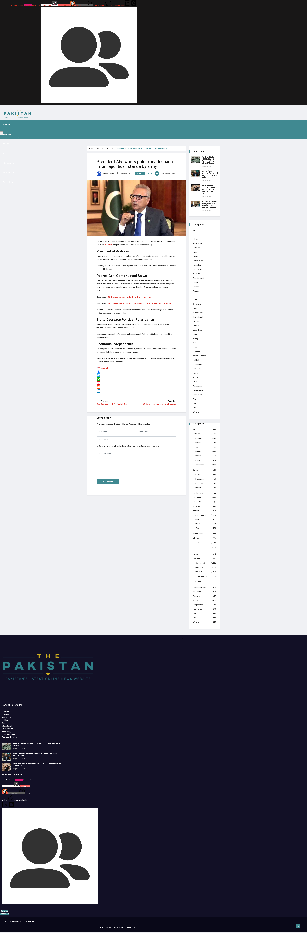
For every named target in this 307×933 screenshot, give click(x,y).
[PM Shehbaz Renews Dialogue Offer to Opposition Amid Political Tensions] (195, 204)
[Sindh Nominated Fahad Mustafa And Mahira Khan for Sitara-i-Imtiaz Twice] (195, 187)
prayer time (197, 364)
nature (195, 347)
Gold (195, 300)
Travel (195, 399)
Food (195, 295)
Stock (195, 382)
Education (197, 265)
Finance (196, 291)
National (110, 149)
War (194, 408)
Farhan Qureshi (108, 174)
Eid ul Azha (197, 269)
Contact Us (130, 927)
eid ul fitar (196, 274)
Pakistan (6, 124)
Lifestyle (196, 321)
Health (195, 308)
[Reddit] (136, 387)
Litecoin (196, 326)
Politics (5, 144)
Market (195, 334)
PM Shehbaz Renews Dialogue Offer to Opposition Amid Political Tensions (210, 204)
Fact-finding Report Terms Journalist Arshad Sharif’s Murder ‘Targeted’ (139, 303)
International (8, 163)
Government (197, 304)
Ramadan (196, 369)
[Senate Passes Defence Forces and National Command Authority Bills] (195, 173)
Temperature (198, 390)
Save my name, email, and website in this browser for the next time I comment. (130, 446)
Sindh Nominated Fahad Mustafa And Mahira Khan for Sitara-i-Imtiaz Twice (209, 189)
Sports (5, 153)
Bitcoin (195, 239)
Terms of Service (118, 927)
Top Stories (197, 395)
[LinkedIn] (136, 391)
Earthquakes (198, 261)
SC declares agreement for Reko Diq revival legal (129, 297)
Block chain (197, 243)
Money (195, 339)
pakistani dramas (199, 356)
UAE (194, 403)
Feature (196, 287)
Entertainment (9, 173)
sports (195, 377)
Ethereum (196, 282)
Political (196, 360)
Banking (196, 235)
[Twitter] (136, 375)
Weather (196, 412)
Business (6, 134)
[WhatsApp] (136, 379)
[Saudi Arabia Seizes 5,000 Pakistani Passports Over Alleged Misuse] (195, 159)
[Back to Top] (298, 926)
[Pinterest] (136, 383)
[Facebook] (136, 371)
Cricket (195, 252)
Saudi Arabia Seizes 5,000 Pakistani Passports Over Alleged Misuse (209, 160)
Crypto (195, 256)
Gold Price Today (9, 735)
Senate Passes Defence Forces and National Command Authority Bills (210, 174)
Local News (197, 330)
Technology (7, 182)
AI (194, 231)
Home (91, 149)
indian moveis (198, 313)
